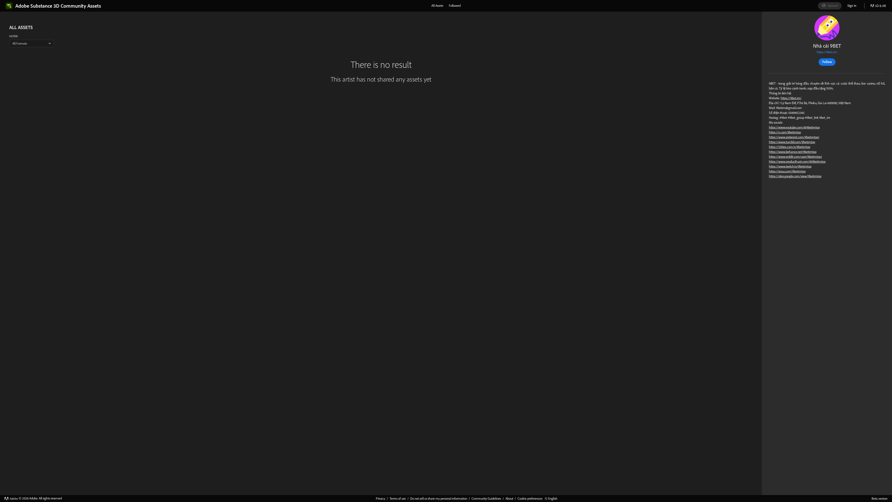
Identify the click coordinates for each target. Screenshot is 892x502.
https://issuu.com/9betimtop (787, 171)
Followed (455, 5)
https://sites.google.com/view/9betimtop (795, 176)
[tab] (437, 5)
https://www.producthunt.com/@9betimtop (797, 161)
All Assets (437, 5)
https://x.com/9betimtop (785, 132)
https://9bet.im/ (827, 52)
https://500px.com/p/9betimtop (789, 147)
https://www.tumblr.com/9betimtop (792, 142)
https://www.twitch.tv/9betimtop (790, 166)
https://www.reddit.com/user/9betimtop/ (795, 157)
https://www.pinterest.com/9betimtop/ (794, 137)
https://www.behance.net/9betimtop (793, 152)
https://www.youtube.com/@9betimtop (794, 127)
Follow (827, 62)
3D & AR (880, 6)
